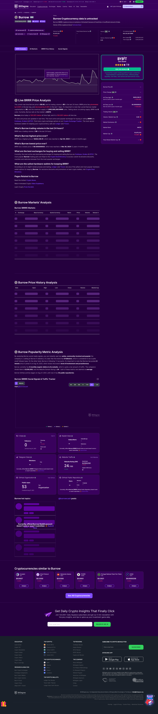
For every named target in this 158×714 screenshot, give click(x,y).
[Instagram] (123, 668)
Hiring (74, 683)
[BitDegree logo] (20, 692)
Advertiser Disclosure (137, 704)
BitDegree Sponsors (78, 678)
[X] (103, 668)
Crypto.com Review (78, 655)
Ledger (58, 124)
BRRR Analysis (21, 49)
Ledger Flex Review (49, 680)
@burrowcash (23, 386)
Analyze (24, 586)
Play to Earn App (19, 662)
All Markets (34, 49)
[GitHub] (130, 668)
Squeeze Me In (102, 624)
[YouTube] (110, 668)
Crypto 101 (17, 647)
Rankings (26, 12)
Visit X (53, 436)
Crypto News (31, 180)
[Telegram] (107, 668)
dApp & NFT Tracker (20, 685)
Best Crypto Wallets (20, 675)
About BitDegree (77, 662)
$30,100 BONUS (121, 69)
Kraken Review (77, 647)
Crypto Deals (18, 660)
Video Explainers (38, 183)
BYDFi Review (77, 652)
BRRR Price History (47, 49)
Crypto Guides (19, 652)
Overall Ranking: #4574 (20, 21)
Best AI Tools (18, 680)
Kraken (24, 121)
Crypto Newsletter (20, 650)
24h (106, 31)
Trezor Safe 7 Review (50, 683)
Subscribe (136, 647)
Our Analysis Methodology (80, 667)
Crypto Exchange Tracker (73, 121)
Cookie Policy (126, 704)
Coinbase (18, 121)
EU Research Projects (79, 670)
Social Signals (62, 49)
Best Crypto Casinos (20, 678)
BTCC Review (77, 650)
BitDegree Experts (78, 665)
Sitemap (110, 704)
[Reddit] (126, 668)
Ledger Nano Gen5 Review (51, 685)
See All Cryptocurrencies (79, 596)
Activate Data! (77, 25)
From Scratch (29, 187)
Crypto (20, 12)
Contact (75, 685)
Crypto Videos (18, 657)
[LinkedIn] (117, 668)
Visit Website (94, 457)
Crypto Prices (18, 683)
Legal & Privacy (117, 704)
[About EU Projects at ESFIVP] (109, 679)
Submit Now (83, 450)
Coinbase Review (78, 644)
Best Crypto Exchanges (21, 670)
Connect (139, 1)
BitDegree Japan (77, 680)
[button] (90, 2)
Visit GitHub (51, 477)
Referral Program (77, 673)
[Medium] (120, 668)
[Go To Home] (16, 12)
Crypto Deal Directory (58, 157)
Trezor (66, 124)
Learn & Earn (18, 644)
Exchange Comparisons (21, 673)
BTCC (31, 121)
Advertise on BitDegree (79, 675)
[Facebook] (113, 668)
